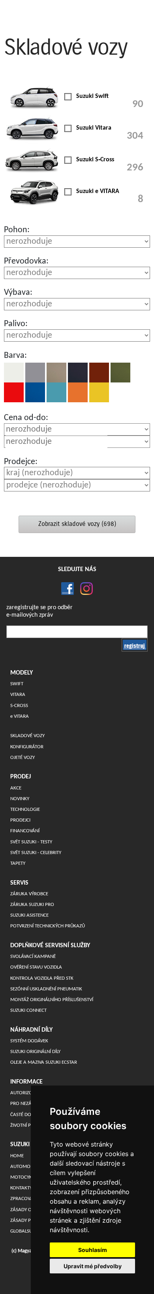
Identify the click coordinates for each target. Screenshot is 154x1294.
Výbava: (18, 292)
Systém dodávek (29, 1041)
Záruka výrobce (29, 893)
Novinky (19, 798)
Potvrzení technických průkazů (47, 926)
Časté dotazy (25, 1114)
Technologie (25, 809)
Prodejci (20, 820)
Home (17, 1155)
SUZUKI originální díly (35, 1051)
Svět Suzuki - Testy (31, 842)
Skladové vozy (27, 735)
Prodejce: (21, 461)
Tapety (17, 863)
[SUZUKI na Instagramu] (83, 588)
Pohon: (17, 230)
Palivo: (16, 324)
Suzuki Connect (28, 1010)
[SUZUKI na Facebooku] (67, 588)
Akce (15, 788)
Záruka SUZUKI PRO (32, 904)
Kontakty (21, 1188)
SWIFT (16, 683)
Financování (24, 830)
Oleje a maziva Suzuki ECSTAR (43, 1062)
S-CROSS (19, 705)
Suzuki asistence (29, 915)
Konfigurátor (26, 746)
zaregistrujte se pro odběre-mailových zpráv (39, 611)
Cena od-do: (26, 417)
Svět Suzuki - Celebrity (35, 852)
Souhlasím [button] (92, 1249)
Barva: (15, 355)
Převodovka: (26, 261)
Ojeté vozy (22, 757)
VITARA (17, 694)
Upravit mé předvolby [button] (93, 1266)
